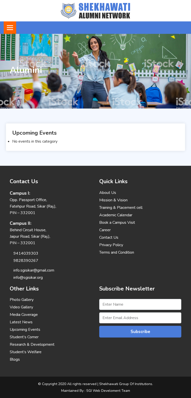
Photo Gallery (22, 299)
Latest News (21, 322)
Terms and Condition (116, 252)
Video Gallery (21, 307)
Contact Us (108, 237)
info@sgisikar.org (28, 277)
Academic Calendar (115, 215)
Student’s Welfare (26, 352)
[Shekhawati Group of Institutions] (95, 10)
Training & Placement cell (121, 207)
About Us (107, 192)
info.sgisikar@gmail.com (33, 270)
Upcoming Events (25, 329)
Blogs (15, 359)
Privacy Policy (111, 245)
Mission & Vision (113, 200)
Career (105, 230)
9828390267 (25, 260)
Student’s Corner (24, 337)
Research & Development (32, 344)
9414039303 (25, 253)
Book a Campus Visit (117, 222)
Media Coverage (24, 314)
